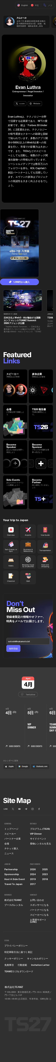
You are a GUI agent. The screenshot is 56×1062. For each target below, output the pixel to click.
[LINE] (5, 809)
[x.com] (13, 809)
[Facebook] (39, 809)
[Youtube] (19, 809)
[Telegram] (26, 809)
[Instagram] (32, 809)
